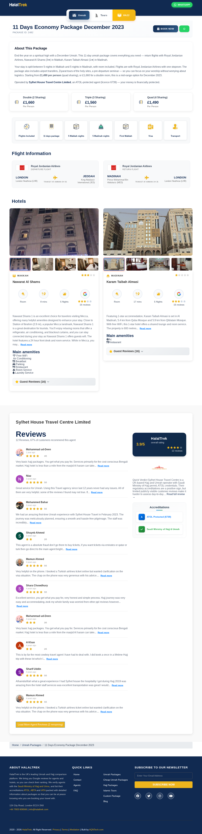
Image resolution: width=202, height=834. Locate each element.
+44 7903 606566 (18, 809)
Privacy (56, 829)
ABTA (33, 790)
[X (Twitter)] (149, 796)
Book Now (167, 28)
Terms (65, 829)
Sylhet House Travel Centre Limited (53, 422)
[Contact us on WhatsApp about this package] (184, 28)
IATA (43, 790)
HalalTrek (27, 829)
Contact (77, 780)
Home (15, 745)
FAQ (76, 790)
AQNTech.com (96, 829)
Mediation (75, 829)
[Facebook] (138, 796)
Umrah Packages (31, 745)
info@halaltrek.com (38, 809)
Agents (77, 785)
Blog (105, 801)
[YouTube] (171, 796)
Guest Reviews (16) (33, 381)
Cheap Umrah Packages (115, 780)
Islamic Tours (109, 790)
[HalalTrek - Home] (18, 4)
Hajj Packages (110, 785)
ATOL (27, 790)
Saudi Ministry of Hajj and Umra (33, 786)
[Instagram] (160, 796)
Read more (26, 344)
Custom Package (111, 796)
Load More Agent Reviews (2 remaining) (40, 724)
